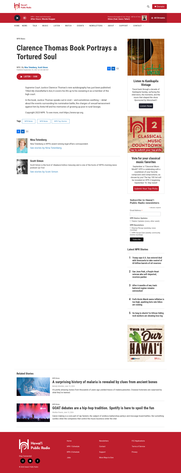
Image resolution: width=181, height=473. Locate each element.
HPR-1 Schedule (73, 446)
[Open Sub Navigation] (29, 26)
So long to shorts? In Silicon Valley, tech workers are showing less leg (148, 314)
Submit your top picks (146, 188)
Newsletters (104, 441)
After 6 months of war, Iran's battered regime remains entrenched (144, 288)
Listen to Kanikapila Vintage (145, 83)
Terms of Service (138, 446)
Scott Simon (43, 67)
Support (102, 452)
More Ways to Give (106, 458)
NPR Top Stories (60, 121)
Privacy (134, 452)
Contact (102, 446)
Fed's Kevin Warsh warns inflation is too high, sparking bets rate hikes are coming (148, 302)
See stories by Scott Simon (44, 171)
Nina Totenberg (30, 67)
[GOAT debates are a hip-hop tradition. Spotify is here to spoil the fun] (33, 412)
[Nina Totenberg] (22, 145)
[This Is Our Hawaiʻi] (146, 343)
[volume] (25, 18)
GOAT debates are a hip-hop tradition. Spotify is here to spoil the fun (103, 408)
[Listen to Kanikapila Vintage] (146, 57)
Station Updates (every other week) (146, 221)
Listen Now (146, 105)
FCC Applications (138, 441)
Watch (68, 26)
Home (17, 26)
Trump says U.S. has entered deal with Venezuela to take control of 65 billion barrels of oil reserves (147, 260)
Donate (160, 6)
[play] (17, 18)
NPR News (21, 38)
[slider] (28, 18)
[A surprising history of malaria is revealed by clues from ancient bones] (33, 386)
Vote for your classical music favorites (146, 160)
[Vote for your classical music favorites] (146, 134)
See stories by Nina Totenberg (46, 147)
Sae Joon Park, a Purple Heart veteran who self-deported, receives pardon (145, 274)
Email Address (136, 210)
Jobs (69, 458)
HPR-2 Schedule (73, 452)
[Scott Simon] (22, 166)
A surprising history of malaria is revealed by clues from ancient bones (104, 382)
